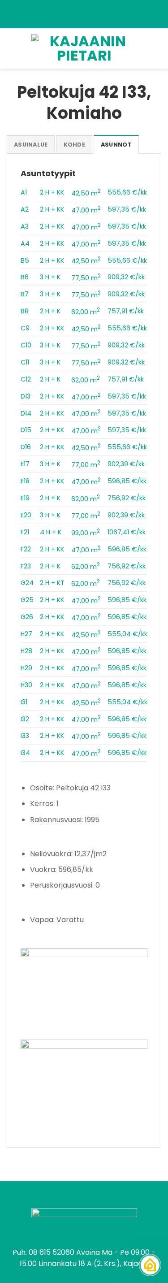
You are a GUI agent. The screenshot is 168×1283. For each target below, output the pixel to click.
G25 (27, 599)
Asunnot (116, 144)
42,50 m (86, 193)
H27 (26, 633)
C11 (25, 362)
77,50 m (86, 277)
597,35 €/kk (127, 209)
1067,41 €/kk (127, 532)
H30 (26, 685)
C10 (26, 345)
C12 (26, 379)
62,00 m (85, 312)
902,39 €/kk (126, 463)
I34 (25, 752)
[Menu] (12, 48)
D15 (26, 429)
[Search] (158, 48)
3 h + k (50, 277)
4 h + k (50, 532)
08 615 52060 (51, 1252)
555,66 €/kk (127, 192)
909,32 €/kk (126, 277)
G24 (27, 582)
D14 (26, 413)
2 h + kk (52, 192)
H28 (26, 650)
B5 (25, 260)
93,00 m (85, 533)
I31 (24, 702)
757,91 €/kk (126, 311)
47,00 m (86, 210)
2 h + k (50, 311)
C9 (25, 328)
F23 (26, 566)
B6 (25, 277)
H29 (26, 667)
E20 (26, 515)
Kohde (74, 144)
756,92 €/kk (127, 498)
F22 (26, 549)
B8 (25, 311)
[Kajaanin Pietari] (84, 48)
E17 (25, 463)
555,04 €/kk (127, 633)
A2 (25, 209)
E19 (25, 498)
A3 (25, 226)
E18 (25, 481)
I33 (25, 735)
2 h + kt (52, 582)
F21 (25, 532)
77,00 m (85, 464)
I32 (25, 719)
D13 (25, 396)
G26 (27, 616)
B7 (25, 294)
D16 (26, 446)
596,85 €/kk (127, 481)
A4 (25, 243)
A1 (24, 192)
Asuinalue (30, 144)
